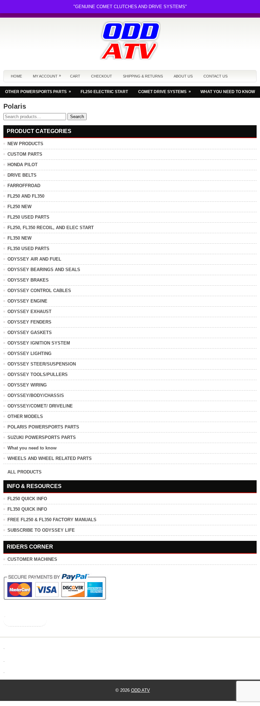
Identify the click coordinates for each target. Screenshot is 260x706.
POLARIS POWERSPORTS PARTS (43, 426)
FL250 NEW (19, 206)
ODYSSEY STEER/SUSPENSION (41, 364)
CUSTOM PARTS (24, 154)
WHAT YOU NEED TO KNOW (227, 91)
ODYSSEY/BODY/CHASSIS (35, 395)
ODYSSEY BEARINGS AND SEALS (43, 269)
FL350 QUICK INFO (27, 509)
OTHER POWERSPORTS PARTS (38, 91)
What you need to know (32, 447)
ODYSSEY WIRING (27, 385)
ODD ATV (140, 690)
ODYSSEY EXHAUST (29, 311)
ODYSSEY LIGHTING (29, 353)
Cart (75, 76)
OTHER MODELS (25, 416)
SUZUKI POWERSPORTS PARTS (41, 437)
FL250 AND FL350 (25, 196)
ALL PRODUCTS (24, 472)
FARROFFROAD (23, 185)
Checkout (101, 76)
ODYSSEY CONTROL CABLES (39, 290)
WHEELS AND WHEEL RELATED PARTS (49, 458)
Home (16, 76)
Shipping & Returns (143, 76)
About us (183, 76)
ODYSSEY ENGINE (27, 301)
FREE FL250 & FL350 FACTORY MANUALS (51, 519)
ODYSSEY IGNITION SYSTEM (38, 343)
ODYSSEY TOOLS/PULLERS (37, 374)
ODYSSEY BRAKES (28, 280)
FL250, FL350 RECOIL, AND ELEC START (50, 227)
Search (77, 116)
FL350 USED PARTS (28, 248)
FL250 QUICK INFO (27, 498)
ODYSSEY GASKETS (29, 332)
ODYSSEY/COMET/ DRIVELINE (40, 406)
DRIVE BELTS (22, 175)
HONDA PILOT (22, 164)
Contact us (215, 76)
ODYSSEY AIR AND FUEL (34, 259)
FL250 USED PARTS (28, 217)
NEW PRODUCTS (25, 143)
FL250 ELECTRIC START (104, 91)
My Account (47, 75)
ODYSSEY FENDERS (29, 322)
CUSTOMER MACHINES (32, 559)
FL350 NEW (19, 238)
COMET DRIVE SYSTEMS (164, 91)
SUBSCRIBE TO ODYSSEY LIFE (41, 530)
